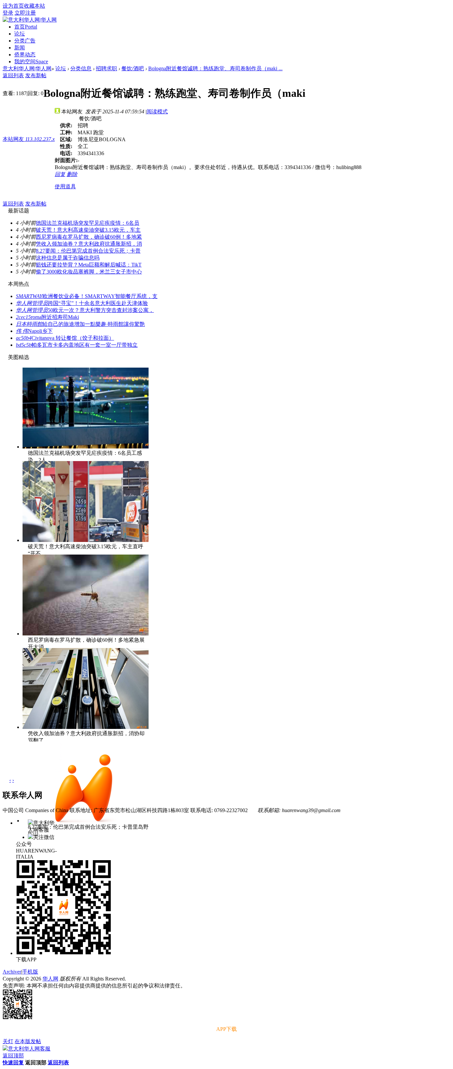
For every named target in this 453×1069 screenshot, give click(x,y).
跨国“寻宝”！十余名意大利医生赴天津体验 (98, 303)
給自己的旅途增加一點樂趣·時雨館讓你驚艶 (93, 324)
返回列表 (13, 75)
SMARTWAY (29, 296)
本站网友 (29, 139)
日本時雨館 (29, 324)
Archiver (12, 972)
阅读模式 (157, 111)
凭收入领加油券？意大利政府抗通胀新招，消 (89, 244)
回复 (60, 174)
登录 (8, 13)
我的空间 (31, 61)
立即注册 (25, 13)
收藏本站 (34, 6)
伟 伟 (22, 331)
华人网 (50, 978)
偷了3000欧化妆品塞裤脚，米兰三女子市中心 (89, 271)
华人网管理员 (32, 303)
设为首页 (13, 6)
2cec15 (23, 317)
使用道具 (65, 186)
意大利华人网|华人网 (27, 68)
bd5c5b (24, 345)
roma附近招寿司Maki (55, 317)
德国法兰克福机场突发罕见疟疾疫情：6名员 (87, 223)
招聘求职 (106, 68)
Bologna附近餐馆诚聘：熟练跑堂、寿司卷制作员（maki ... (215, 68)
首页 (25, 27)
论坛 (19, 33)
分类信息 (81, 68)
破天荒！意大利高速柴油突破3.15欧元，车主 (88, 230)
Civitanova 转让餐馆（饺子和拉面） (73, 338)
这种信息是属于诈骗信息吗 (67, 258)
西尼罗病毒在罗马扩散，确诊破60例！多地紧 (89, 237)
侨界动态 (24, 54)
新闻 (19, 47)
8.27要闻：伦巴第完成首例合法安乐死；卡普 (88, 251)
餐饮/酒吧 (132, 68)
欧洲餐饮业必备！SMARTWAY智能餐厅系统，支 (100, 296)
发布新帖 (35, 75)
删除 (72, 174)
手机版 (30, 972)
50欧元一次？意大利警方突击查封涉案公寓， (101, 310)
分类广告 (24, 40)
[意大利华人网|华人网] (30, 20)
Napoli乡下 (40, 331)
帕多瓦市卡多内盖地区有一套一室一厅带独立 (85, 345)
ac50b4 (24, 338)
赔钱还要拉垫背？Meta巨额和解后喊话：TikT (89, 264)
